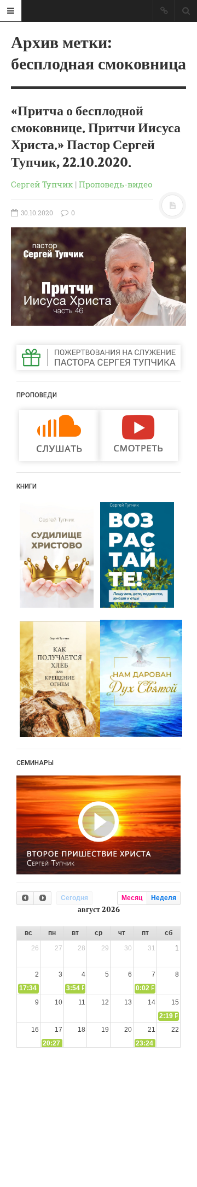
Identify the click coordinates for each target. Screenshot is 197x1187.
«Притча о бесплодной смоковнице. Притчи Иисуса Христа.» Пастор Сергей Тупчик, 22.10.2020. (96, 137)
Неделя (163, 898)
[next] (42, 898)
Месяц (131, 898)
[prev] (25, 898)
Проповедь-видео (115, 184)
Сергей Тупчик (42, 184)
